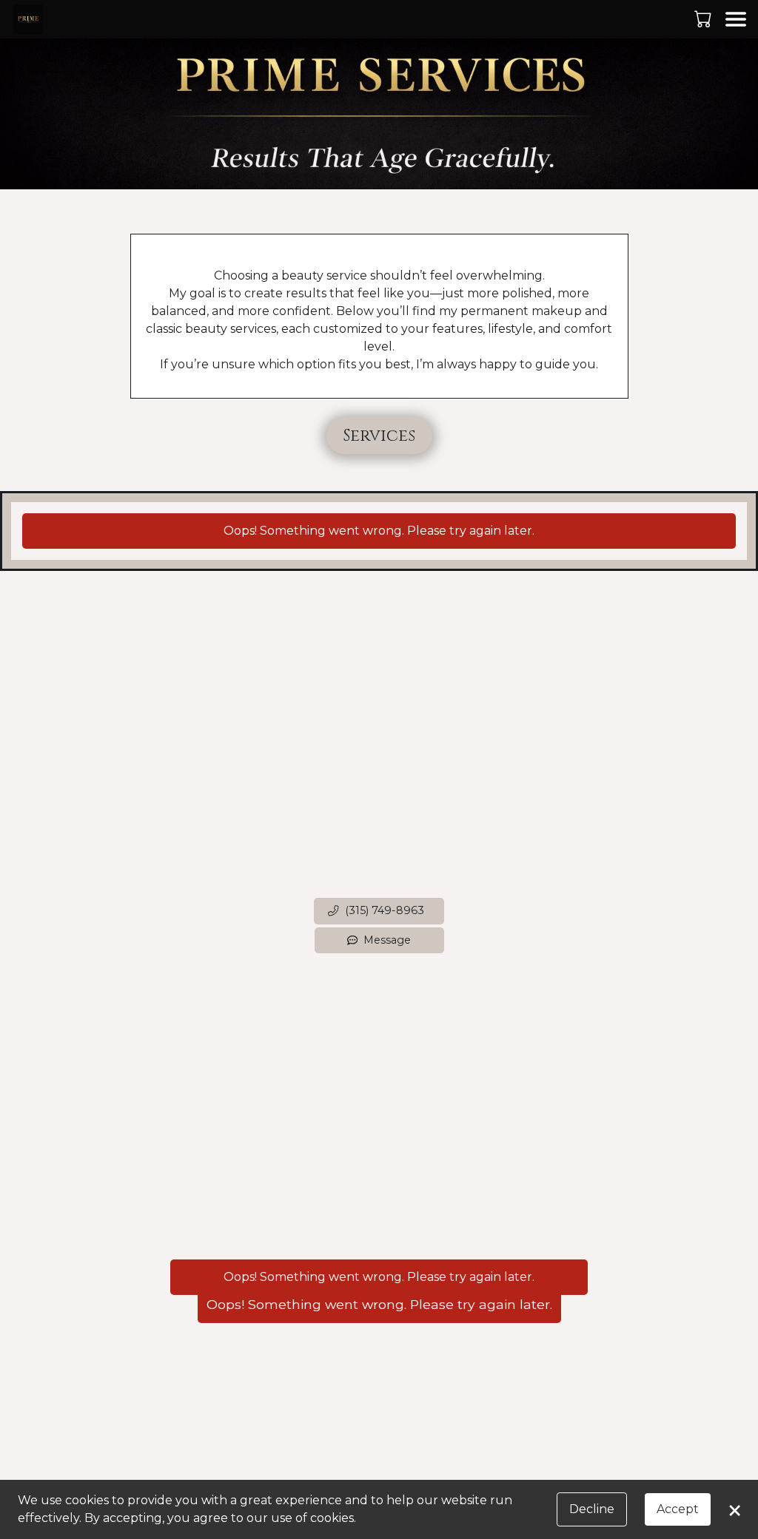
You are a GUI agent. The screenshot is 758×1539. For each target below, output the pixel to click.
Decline (591, 1509)
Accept (678, 1509)
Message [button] (387, 940)
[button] (704, 18)
